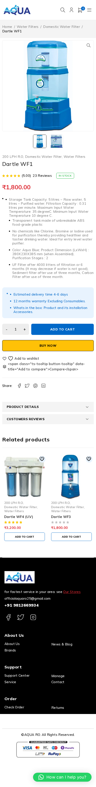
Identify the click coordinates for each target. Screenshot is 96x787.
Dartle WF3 (61, 517)
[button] (89, 45)
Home (7, 27)
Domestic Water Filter (61, 27)
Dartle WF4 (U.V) (18, 517)
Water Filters (28, 27)
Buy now (48, 346)
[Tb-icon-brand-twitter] (21, 617)
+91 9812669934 (21, 605)
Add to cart (62, 329)
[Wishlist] (21, 358)
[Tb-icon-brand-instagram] (33, 617)
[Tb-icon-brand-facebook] (8, 617)
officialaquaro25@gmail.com (27, 598)
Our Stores (72, 592)
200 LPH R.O (12, 157)
